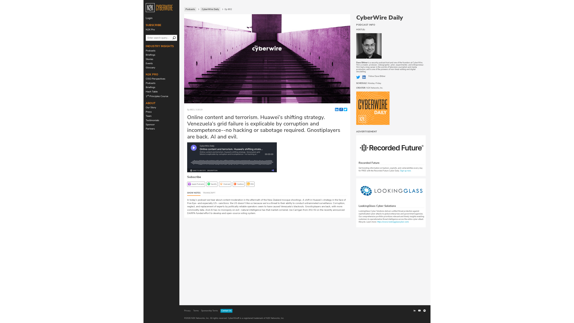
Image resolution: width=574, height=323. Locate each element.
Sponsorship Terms (209, 310)
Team (149, 116)
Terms (196, 310)
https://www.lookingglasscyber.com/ (393, 222)
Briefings (150, 55)
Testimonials (152, 120)
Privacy (187, 310)
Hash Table (152, 91)
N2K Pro (150, 29)
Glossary (150, 67)
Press (149, 111)
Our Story (151, 107)
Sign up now (405, 170)
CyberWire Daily (379, 18)
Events (149, 63)
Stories (149, 59)
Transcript (209, 193)
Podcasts (150, 50)
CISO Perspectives (155, 78)
